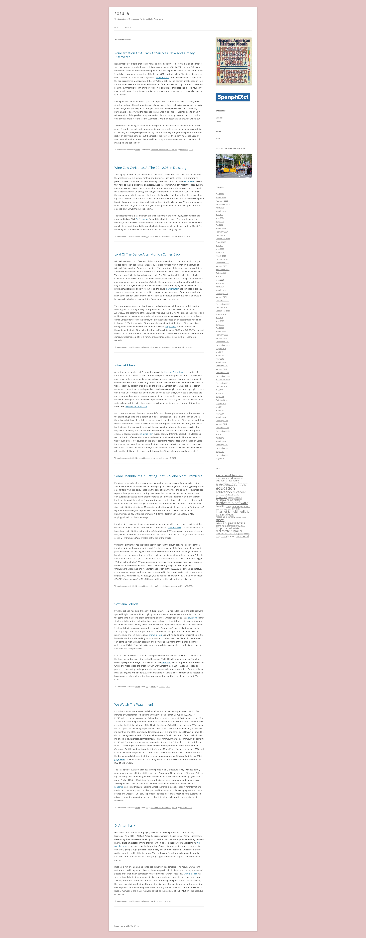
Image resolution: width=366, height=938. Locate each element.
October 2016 (221, 386)
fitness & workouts (235, 497)
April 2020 (220, 328)
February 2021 (222, 293)
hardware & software (232, 502)
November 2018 (222, 376)
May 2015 (220, 396)
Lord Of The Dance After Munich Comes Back (147, 254)
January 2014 (221, 424)
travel (231, 536)
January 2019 (221, 369)
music (174, 149)
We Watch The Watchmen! (133, 704)
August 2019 (221, 348)
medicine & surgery (225, 516)
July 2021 (219, 276)
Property (221, 528)
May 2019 (220, 359)
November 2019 (222, 345)
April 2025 (220, 207)
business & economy (227, 480)
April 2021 (220, 286)
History (228, 507)
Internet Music (125, 365)
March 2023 (221, 256)
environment (221, 495)
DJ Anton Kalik (124, 825)
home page (237, 506)
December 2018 (222, 372)
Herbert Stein (172, 288)
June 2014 (220, 410)
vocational (242, 536)
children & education (223, 483)
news (220, 519)
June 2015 (220, 393)
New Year (166, 662)
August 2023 (221, 242)
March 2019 (221, 362)
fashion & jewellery (233, 495)
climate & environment (240, 483)
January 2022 (221, 266)
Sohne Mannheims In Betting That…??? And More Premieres (158, 476)
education (225, 488)
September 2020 (223, 310)
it (248, 511)
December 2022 (222, 262)
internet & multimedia (231, 511)
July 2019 (219, 352)
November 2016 (222, 383)
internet (235, 508)
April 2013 (220, 438)
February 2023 (222, 259)
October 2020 (221, 307)
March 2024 (221, 228)
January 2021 (221, 297)
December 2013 (222, 427)
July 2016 (219, 389)
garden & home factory (229, 499)
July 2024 (219, 214)
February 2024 (222, 231)
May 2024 (220, 221)
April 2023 (220, 252)
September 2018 (223, 379)
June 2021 (220, 280)
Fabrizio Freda (162, 77)
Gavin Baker (189, 181)
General (219, 117)
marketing (228, 514)
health (220, 506)
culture (154, 458)
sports (246, 533)
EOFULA (121, 13)
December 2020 (222, 300)
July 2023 (219, 245)
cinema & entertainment (161, 149)
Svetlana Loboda (126, 604)
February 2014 (222, 420)
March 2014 (221, 417)
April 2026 (220, 194)
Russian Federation (173, 372)
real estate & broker (229, 531)
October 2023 (221, 235)
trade (224, 536)
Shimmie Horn (146, 434)
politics (242, 526)
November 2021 (222, 269)
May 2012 (220, 451)
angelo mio (193, 617)
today (218, 537)
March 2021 (221, 290)
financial (221, 497)
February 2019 (222, 365)
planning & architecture (227, 525)
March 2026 (221, 197)
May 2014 (220, 413)
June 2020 (220, 321)
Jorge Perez (170, 326)
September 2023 (223, 238)
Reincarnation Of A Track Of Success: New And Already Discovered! (154, 55)
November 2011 (222, 455)
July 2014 (219, 407)
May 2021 (220, 283)
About (128, 27)
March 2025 (221, 211)
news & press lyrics (230, 523)
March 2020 (221, 331)
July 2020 (219, 317)
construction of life (238, 485)
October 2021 (221, 273)
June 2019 (220, 355)
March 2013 (221, 441)
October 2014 (221, 400)
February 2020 (222, 335)
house (246, 506)
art (231, 478)
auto (236, 478)
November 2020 (222, 304)
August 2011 (221, 458)
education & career (231, 492)
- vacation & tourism (229, 475)
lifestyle (219, 515)
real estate (233, 528)
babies (240, 478)
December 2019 (222, 341)
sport (241, 534)
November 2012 (222, 448)
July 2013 (219, 434)
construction (223, 484)
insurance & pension (223, 509)
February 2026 (222, 201)
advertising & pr (222, 478)
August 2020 (221, 314)
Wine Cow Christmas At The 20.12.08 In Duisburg (150, 167)
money (238, 517)
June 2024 (220, 218)
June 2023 (220, 249)
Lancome (118, 786)
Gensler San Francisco (136, 406)
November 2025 (222, 204)
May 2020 (220, 324)
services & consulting (227, 533)
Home (117, 27)
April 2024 (220, 225)
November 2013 (222, 431)
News (137, 149)
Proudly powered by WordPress (126, 926)
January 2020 (221, 338)
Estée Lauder (142, 219)
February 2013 (222, 444)
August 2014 (221, 403)
